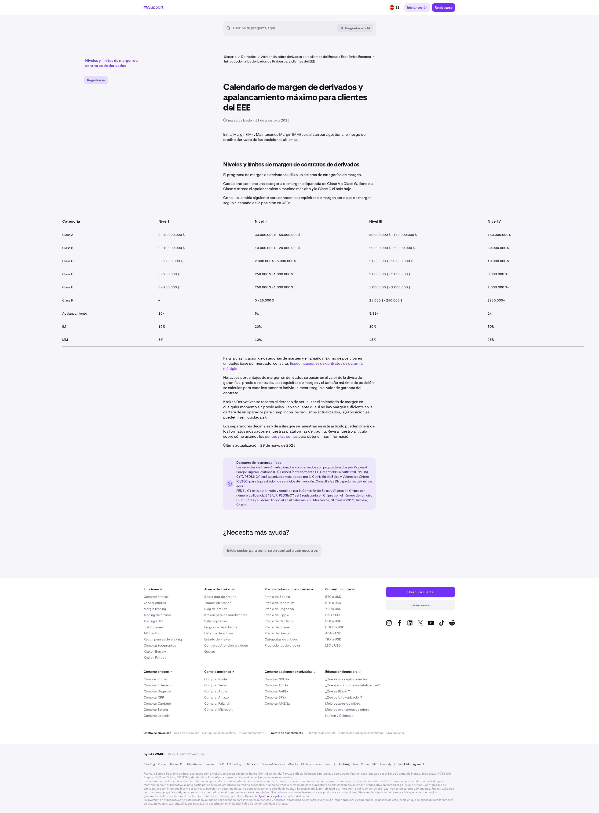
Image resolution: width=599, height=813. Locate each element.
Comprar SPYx (275, 697)
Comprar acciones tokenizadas (290, 672)
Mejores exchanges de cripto (347, 709)
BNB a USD (333, 615)
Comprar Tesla (215, 685)
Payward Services (273, 764)
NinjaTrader (194, 764)
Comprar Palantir (217, 703)
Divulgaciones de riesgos (353, 481)
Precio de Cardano (278, 621)
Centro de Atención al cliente (226, 645)
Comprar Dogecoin (158, 691)
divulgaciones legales (268, 796)
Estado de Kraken (217, 639)
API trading (152, 633)
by (154, 754)
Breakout (211, 764)
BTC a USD (333, 597)
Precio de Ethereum (279, 603)
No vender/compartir (251, 733)
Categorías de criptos (281, 639)
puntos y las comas (281, 436)
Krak (355, 764)
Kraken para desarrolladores (225, 615)
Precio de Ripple (277, 615)
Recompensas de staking (163, 639)
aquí (215, 777)
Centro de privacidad (157, 733)
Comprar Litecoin (157, 716)
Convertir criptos (339, 589)
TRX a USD (333, 639)
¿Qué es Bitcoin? (337, 691)
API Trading (233, 764)
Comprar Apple (215, 691)
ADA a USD (333, 633)
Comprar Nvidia (216, 679)
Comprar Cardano (157, 703)
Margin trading (155, 609)
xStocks (293, 764)
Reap (328, 764)
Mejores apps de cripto (342, 703)
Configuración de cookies (219, 733)
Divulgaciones (395, 733)
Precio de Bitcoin (277, 597)
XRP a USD (333, 609)
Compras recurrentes (160, 645)
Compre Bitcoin (155, 679)
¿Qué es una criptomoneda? (346, 679)
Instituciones (153, 627)
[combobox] (283, 28)
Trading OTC (153, 621)
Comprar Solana (156, 709)
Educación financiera (343, 672)
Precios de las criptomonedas (289, 589)
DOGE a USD (334, 627)
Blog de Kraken (215, 609)
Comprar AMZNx (277, 703)
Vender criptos (155, 603)
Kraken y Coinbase (339, 716)
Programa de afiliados (220, 627)
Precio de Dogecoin (279, 609)
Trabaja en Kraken (217, 603)
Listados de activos (219, 633)
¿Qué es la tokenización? (343, 697)
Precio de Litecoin (278, 633)
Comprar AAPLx (277, 691)
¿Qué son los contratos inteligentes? (352, 685)
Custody (385, 764)
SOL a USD (333, 621)
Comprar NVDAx (277, 679)
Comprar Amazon (217, 697)
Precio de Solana (277, 627)
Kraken (162, 764)
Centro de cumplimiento (287, 733)
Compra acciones (219, 672)
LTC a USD (333, 645)
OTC (374, 764)
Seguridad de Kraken (220, 597)
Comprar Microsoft (218, 709)
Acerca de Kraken (219, 589)
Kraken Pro (177, 764)
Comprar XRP (154, 697)
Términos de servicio (322, 733)
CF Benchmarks (311, 764)
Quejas (209, 651)
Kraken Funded (155, 657)
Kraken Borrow (155, 651)
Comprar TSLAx (277, 685)
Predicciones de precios (283, 645)
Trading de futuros (158, 615)
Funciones (153, 589)
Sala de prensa (215, 621)
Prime (365, 764)
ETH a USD (333, 603)
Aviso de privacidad (186, 733)
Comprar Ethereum (158, 685)
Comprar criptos (156, 597)
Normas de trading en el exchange (361, 733)
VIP (221, 764)
